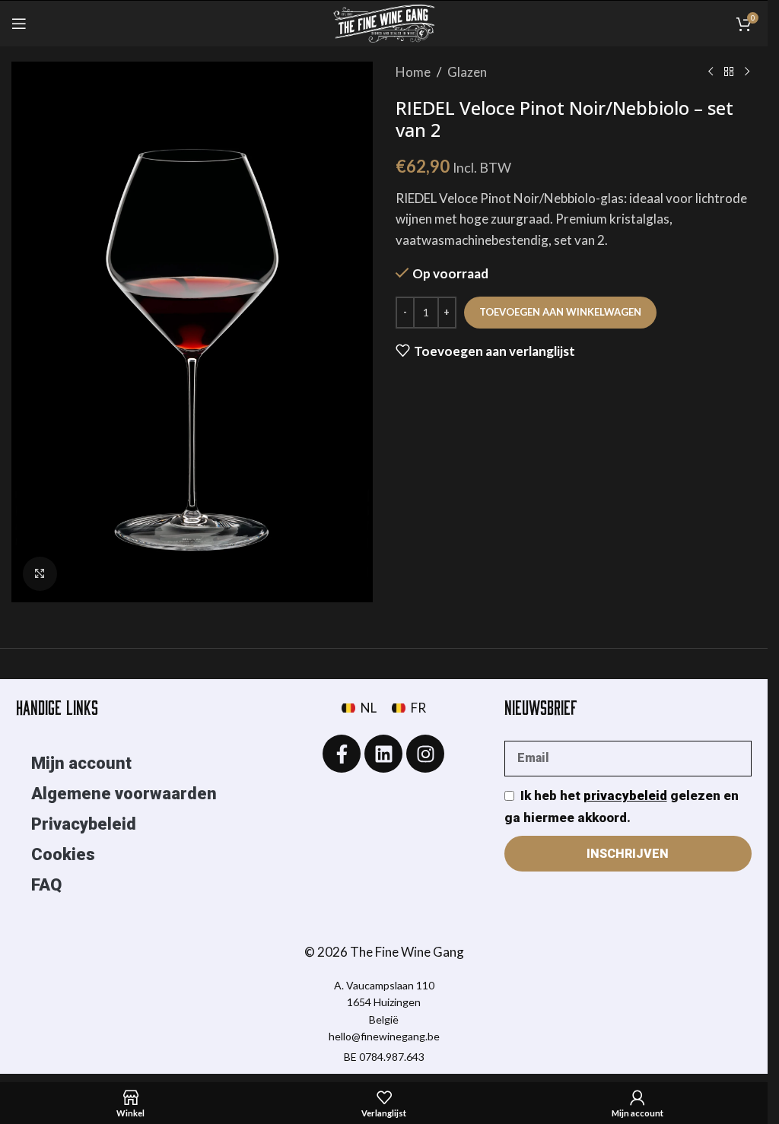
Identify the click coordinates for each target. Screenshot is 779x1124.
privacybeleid (625, 795)
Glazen (467, 72)
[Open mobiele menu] (19, 23)
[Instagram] (425, 754)
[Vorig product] (710, 72)
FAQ (46, 884)
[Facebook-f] (342, 754)
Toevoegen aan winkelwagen (560, 312)
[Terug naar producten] (729, 72)
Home (413, 72)
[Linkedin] (383, 754)
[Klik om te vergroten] (40, 574)
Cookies (63, 854)
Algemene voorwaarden (124, 793)
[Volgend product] (747, 72)
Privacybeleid (83, 823)
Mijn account (81, 763)
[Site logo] (384, 22)
